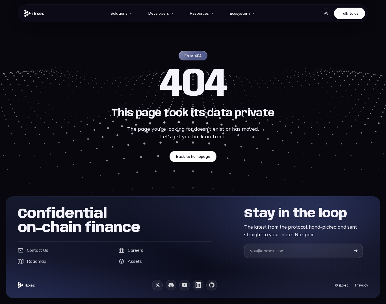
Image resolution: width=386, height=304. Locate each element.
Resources (199, 13)
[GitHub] (211, 285)
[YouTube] (184, 285)
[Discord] (171, 285)
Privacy (361, 285)
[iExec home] (34, 13)
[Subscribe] (355, 250)
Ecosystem (240, 13)
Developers (158, 13)
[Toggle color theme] (326, 13)
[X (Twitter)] (157, 285)
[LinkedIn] (198, 285)
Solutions (118, 13)
